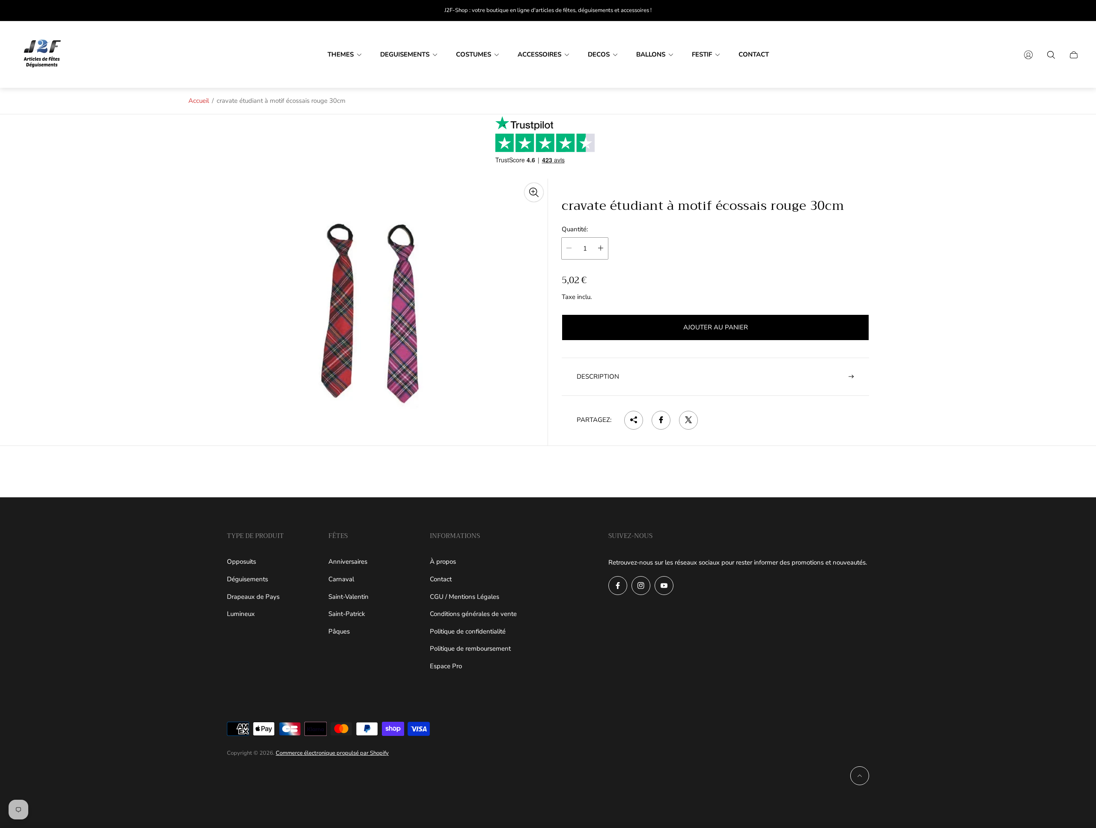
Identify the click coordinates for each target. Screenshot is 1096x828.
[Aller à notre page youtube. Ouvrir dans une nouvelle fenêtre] (664, 585)
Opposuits (241, 561)
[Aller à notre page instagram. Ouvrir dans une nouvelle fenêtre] (640, 585)
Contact (441, 579)
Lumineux (241, 614)
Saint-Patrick (346, 614)
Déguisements (247, 579)
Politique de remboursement (470, 648)
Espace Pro (446, 666)
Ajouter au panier (715, 327)
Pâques (339, 631)
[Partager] (633, 419)
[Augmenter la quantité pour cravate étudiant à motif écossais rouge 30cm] (600, 248)
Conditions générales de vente (473, 614)
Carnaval (341, 579)
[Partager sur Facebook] (661, 419)
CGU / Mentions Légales (464, 596)
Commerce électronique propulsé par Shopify (332, 753)
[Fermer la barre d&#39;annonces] (1074, 10)
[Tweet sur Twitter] (688, 419)
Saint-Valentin (348, 596)
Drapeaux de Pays (253, 596)
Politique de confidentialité (468, 631)
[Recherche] (1051, 54)
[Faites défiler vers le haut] (859, 775)
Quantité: (575, 229)
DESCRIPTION (598, 376)
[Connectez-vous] (1028, 54)
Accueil (198, 100)
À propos (443, 561)
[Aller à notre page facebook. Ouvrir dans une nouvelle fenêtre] (617, 585)
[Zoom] (533, 192)
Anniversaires (347, 561)
